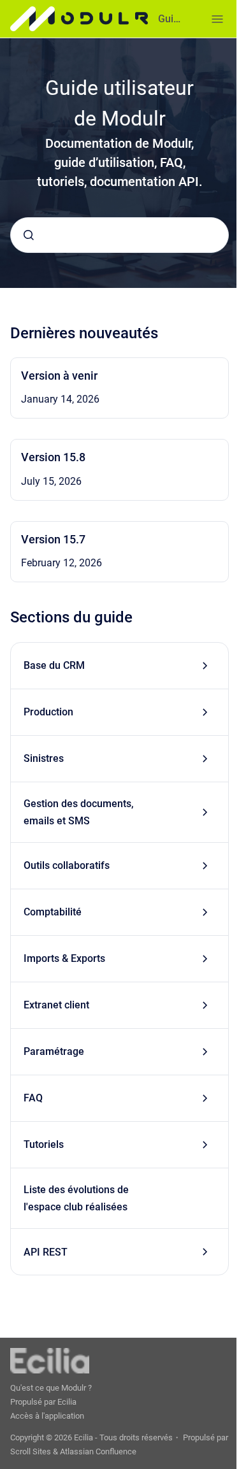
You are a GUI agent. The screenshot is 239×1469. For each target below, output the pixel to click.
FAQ (33, 1098)
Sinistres (44, 758)
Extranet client (56, 1005)
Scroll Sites (30, 1451)
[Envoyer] (28, 235)
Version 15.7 (53, 539)
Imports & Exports (64, 958)
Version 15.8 (53, 457)
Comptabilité (53, 912)
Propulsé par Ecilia (43, 1402)
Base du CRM (54, 665)
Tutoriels (44, 1144)
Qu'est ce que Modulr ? (51, 1388)
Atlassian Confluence (98, 1451)
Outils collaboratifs (67, 865)
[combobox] (119, 235)
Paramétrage (54, 1051)
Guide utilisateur (171, 19)
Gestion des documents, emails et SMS (79, 812)
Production (48, 712)
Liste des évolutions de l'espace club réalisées (76, 1198)
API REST (46, 1252)
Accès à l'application (47, 1416)
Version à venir (59, 375)
